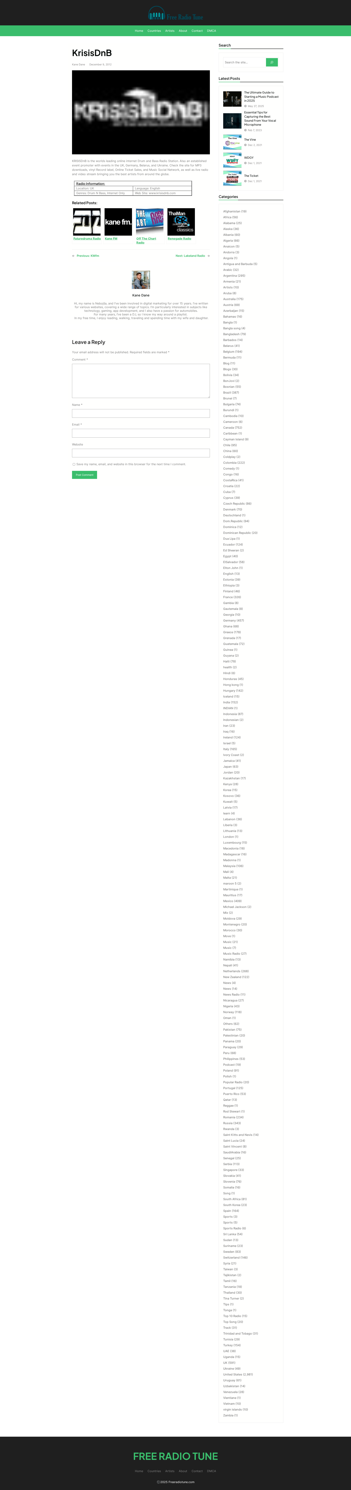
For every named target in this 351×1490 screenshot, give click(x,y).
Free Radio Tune (175, 1456)
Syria (226, 1263)
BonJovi (229, 381)
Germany (229, 620)
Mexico (228, 901)
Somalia (228, 1187)
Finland (228, 591)
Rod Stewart (231, 1111)
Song (227, 1193)
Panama (228, 1041)
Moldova (229, 918)
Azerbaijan (230, 311)
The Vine (250, 139)
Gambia (228, 603)
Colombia (230, 462)
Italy (226, 749)
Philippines (231, 1059)
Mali (226, 872)
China (227, 451)
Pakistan (229, 1029)
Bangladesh (231, 334)
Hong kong (231, 685)
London (228, 837)
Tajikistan (230, 1275)
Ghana (227, 626)
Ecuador (229, 544)
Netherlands (231, 971)
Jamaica (229, 761)
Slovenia (229, 1181)
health (227, 667)
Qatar (227, 1100)
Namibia (229, 959)
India (226, 702)
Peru (226, 1053)
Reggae (228, 1105)
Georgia (228, 614)
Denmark (229, 509)
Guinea (228, 649)
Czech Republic (234, 503)
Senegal (228, 1158)
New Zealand (232, 977)
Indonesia (230, 714)
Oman (227, 1018)
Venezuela (230, 1392)
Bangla (228, 322)
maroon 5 (230, 883)
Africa (227, 217)
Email (77, 424)
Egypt (227, 556)
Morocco (229, 930)
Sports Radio (232, 1228)
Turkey (228, 1345)
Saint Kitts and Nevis (237, 1135)
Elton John (230, 568)
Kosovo (228, 796)
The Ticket (251, 176)
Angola (228, 258)
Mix (225, 912)
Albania (228, 235)
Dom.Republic (233, 521)
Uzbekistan (231, 1386)
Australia (229, 299)
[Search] (272, 62)
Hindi (227, 673)
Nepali (227, 965)
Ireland (228, 737)
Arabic (227, 270)
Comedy (229, 468)
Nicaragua (230, 1000)
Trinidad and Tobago (237, 1333)
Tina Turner (231, 1298)
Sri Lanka (229, 1234)
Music (227, 942)
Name (77, 405)
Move (227, 936)
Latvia (227, 807)
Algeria (228, 240)
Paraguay (229, 1047)
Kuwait (228, 801)
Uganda (228, 1357)
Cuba (227, 492)
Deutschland (232, 515)
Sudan (227, 1240)
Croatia (228, 486)
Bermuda (229, 357)
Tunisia (228, 1339)
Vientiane (229, 1398)
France (228, 597)
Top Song (230, 1322)
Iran (226, 725)
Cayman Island (233, 439)
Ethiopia (229, 585)
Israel (227, 743)
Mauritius (229, 895)
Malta (227, 877)
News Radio (231, 994)
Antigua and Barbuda (238, 264)
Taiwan (228, 1269)
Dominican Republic (237, 533)
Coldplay (229, 457)
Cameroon (230, 422)
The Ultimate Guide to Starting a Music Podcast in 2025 (261, 96)
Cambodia (230, 416)
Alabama (229, 223)
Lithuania (229, 831)
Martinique (230, 889)
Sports (228, 1216)
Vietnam (229, 1403)
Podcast (229, 1064)
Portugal (229, 1088)
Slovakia (229, 1175)
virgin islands (232, 1409)
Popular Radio (233, 1082)
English (228, 574)
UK (225, 1363)
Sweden (228, 1251)
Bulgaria (229, 404)
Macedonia (231, 848)
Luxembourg (232, 842)
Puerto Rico (231, 1094)
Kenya (227, 784)
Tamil (227, 1281)
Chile (226, 445)
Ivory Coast (231, 755)
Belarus (228, 346)
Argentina (230, 275)
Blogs (227, 369)
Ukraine (228, 1368)
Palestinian (231, 1035)
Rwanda (228, 1129)
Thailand (229, 1292)
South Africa (232, 1199)
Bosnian (229, 386)
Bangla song (232, 328)
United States (232, 1374)
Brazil (227, 392)
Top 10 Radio (232, 1316)
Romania (229, 1117)
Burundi (228, 410)
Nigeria (228, 1006)
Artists (228, 287)
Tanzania (229, 1287)
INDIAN (228, 708)
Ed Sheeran (231, 550)
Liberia (228, 825)
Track (227, 1327)
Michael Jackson (235, 907)
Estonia (228, 579)
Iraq (226, 731)
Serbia (227, 1164)
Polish (227, 1076)
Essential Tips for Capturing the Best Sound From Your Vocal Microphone (260, 118)
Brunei (227, 398)
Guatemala (230, 644)
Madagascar (231, 854)
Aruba (227, 293)
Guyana (228, 655)
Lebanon (229, 819)
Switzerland (231, 1257)
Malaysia (229, 866)
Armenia (229, 281)
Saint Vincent (232, 1146)
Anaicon (229, 246)
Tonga (227, 1310)
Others (228, 1024)
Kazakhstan (231, 778)
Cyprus (228, 498)
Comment (80, 359)
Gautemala (230, 609)
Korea (227, 790)
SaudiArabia (231, 1152)
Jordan (228, 772)
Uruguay (229, 1380)
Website (77, 444)
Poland (228, 1070)
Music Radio (231, 953)
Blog (226, 363)
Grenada (229, 638)
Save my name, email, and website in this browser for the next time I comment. (131, 464)
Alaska (228, 229)
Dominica (229, 527)
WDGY (249, 157)
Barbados (230, 340)
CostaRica (230, 480)
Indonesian (231, 720)
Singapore (230, 1170)
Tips (226, 1304)
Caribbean (230, 433)
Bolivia (227, 375)
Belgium (228, 351)
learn (226, 813)
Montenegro (231, 924)
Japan (227, 766)
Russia (228, 1123)
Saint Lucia (231, 1140)
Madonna (229, 860)
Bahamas (229, 316)
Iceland (228, 696)
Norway (228, 1012)
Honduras (230, 679)
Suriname (229, 1246)
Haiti (226, 661)
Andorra (229, 252)
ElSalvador (230, 562)
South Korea (231, 1205)
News (227, 983)
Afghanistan (231, 211)
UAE (226, 1351)
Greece (228, 632)
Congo (228, 474)
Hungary (229, 690)
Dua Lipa (229, 538)
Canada (228, 427)
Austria (228, 305)
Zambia (228, 1415)
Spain (227, 1211)
